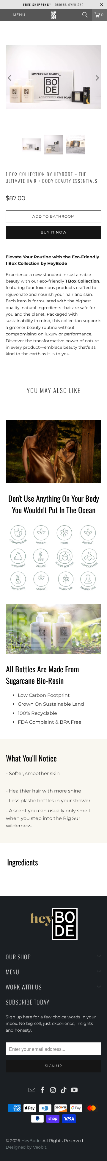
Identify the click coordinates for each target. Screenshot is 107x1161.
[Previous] (10, 78)
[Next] (97, 78)
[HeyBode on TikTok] (63, 1090)
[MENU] (3, 15)
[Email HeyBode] (32, 1090)
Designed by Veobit (26, 1147)
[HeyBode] (53, 15)
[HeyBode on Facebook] (42, 1090)
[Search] (85, 15)
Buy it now (54, 232)
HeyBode (30, 1140)
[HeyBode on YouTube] (74, 1090)
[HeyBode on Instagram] (53, 1090)
